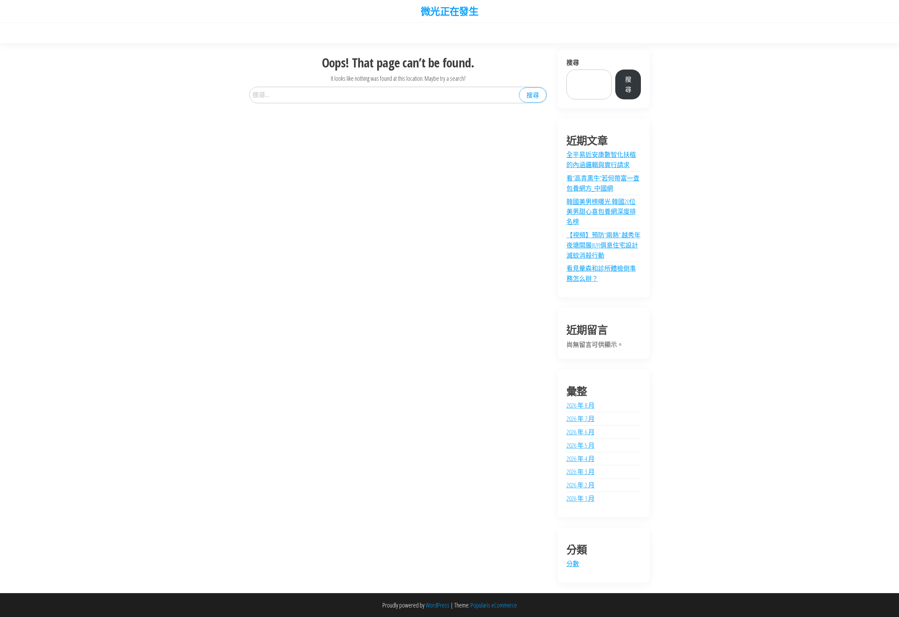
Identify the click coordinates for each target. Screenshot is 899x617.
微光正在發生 (450, 11)
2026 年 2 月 (580, 485)
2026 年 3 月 (580, 471)
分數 (572, 563)
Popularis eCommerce (494, 605)
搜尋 (572, 62)
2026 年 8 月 (580, 405)
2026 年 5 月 (580, 445)
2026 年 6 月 (580, 432)
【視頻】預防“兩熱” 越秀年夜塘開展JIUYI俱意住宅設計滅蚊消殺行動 (603, 245)
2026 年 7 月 (580, 418)
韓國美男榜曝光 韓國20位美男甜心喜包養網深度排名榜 (601, 211)
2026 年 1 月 (580, 498)
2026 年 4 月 (580, 458)
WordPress (438, 605)
